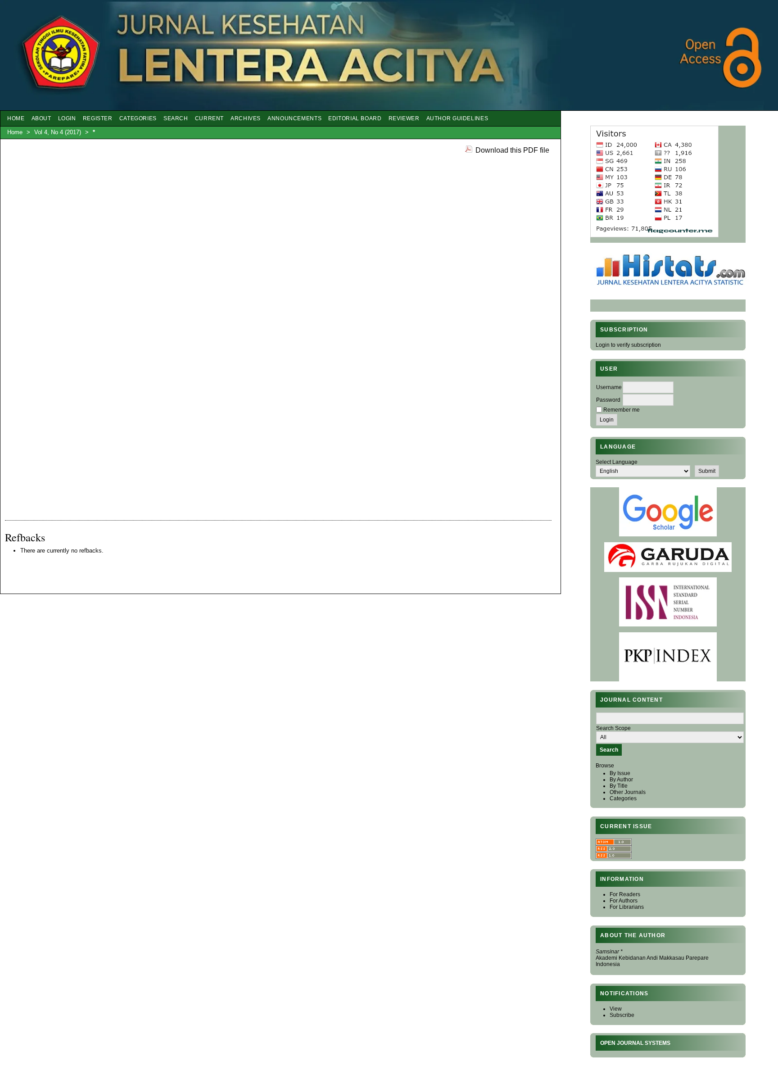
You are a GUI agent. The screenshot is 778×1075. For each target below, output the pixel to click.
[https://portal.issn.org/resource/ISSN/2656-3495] (668, 624)
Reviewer (404, 118)
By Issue (620, 773)
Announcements (294, 118)
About (41, 118)
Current (209, 118)
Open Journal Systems (635, 1043)
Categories (623, 798)
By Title (619, 786)
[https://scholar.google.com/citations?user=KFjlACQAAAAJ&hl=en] (668, 534)
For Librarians (627, 907)
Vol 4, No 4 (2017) (57, 132)
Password (608, 400)
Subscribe (622, 1015)
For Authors (624, 901)
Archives (246, 118)
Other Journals (628, 792)
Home (16, 118)
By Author (621, 779)
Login (67, 118)
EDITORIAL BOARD (354, 118)
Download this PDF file (512, 150)
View (616, 1009)
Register (98, 118)
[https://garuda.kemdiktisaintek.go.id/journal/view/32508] (668, 570)
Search (175, 118)
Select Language (617, 462)
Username (609, 387)
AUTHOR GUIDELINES (457, 118)
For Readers (625, 894)
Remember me (621, 410)
